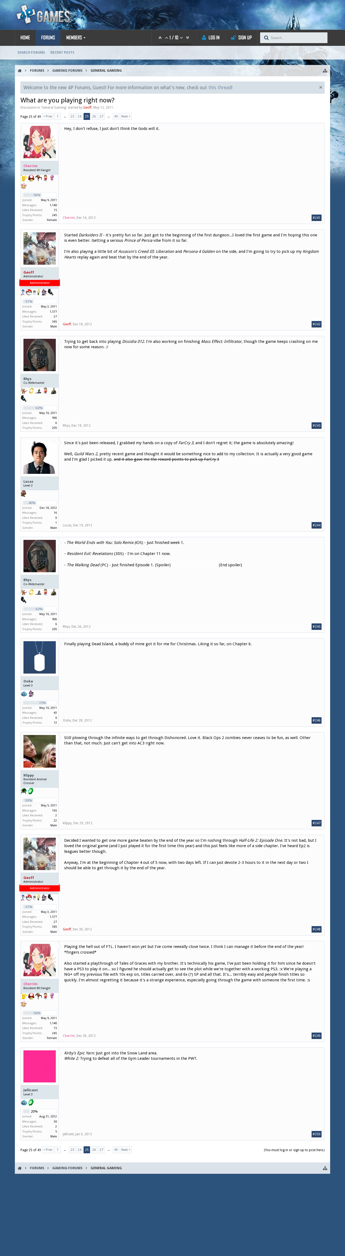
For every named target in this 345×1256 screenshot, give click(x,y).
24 (79, 116)
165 (54, 810)
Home (25, 37)
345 (54, 321)
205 (54, 428)
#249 (316, 1036)
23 (72, 116)
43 (55, 713)
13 (55, 722)
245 (54, 215)
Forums (48, 37)
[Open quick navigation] (325, 70)
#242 (316, 324)
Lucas (28, 481)
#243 (316, 425)
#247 (316, 823)
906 (54, 418)
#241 (316, 218)
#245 (316, 627)
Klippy (28, 775)
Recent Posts (62, 52)
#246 (316, 720)
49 (116, 116)
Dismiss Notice (321, 87)
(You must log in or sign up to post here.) (294, 1150)
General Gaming (54, 107)
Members (74, 37)
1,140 (53, 205)
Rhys (27, 379)
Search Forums (31, 52)
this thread (219, 87)
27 (101, 116)
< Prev (47, 116)
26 (94, 116)
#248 (316, 929)
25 (87, 116)
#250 (316, 1134)
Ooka (28, 681)
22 (55, 820)
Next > (125, 116)
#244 (316, 525)
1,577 (53, 311)
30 (55, 1121)
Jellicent (30, 1090)
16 (55, 513)
